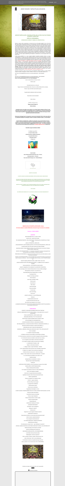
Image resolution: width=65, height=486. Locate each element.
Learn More (51, 2)
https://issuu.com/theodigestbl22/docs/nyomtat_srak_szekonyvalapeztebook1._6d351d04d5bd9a (29, 73)
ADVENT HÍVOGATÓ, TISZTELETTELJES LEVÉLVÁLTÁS (33, 9)
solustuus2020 (41, 466)
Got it (55, 2)
